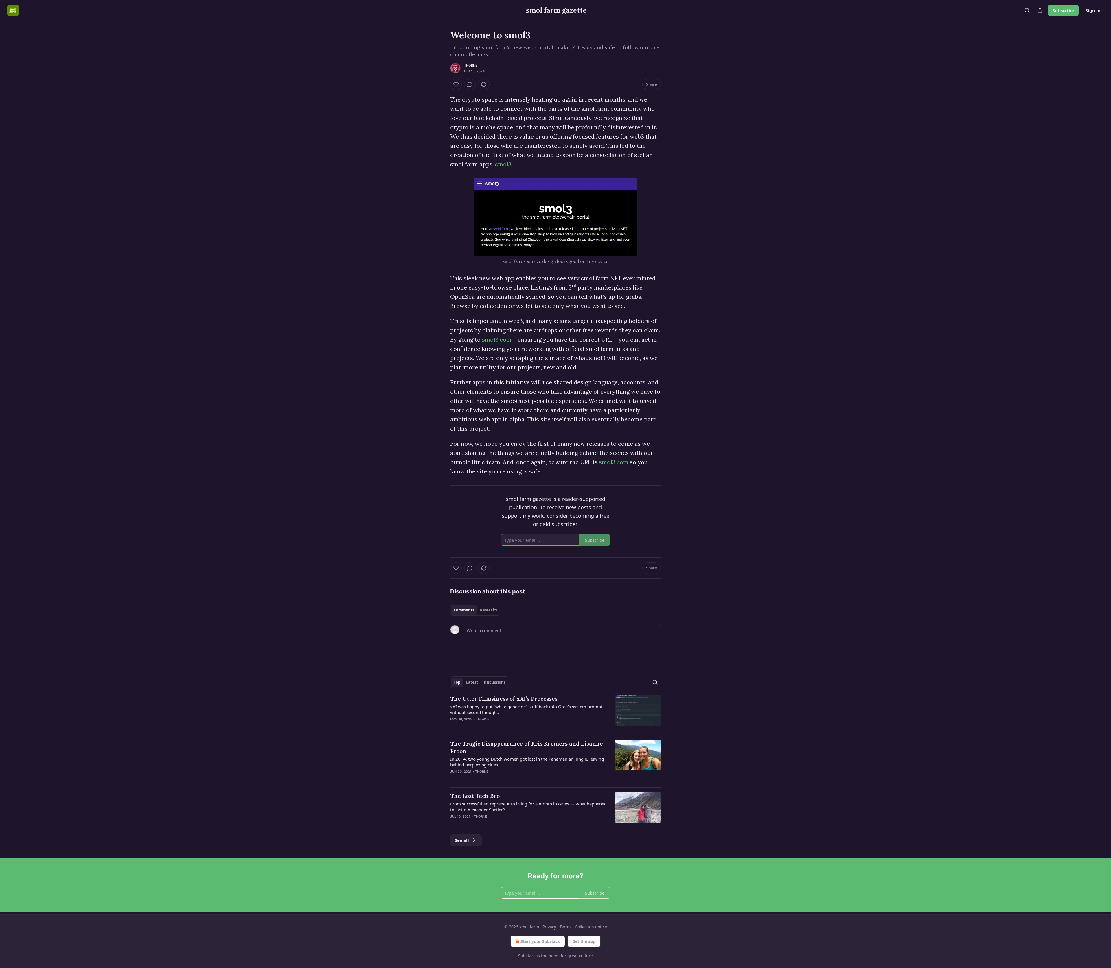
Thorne (470, 65)
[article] (555, 713)
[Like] (456, 84)
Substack (527, 955)
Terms (565, 927)
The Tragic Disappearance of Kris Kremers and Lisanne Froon (526, 747)
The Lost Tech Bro (475, 795)
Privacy (549, 927)
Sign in (1093, 10)
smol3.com (497, 339)
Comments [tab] (464, 610)
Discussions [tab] (494, 682)
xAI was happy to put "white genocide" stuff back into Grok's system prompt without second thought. (526, 709)
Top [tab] (457, 682)
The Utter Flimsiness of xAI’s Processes (504, 698)
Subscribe (1063, 10)
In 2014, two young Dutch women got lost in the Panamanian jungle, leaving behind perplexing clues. (527, 762)
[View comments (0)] (470, 84)
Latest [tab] (472, 682)
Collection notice (591, 927)
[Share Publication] (1040, 10)
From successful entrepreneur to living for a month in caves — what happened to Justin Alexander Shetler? (528, 806)
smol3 (503, 164)
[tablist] (475, 610)
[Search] (1027, 10)
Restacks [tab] (488, 610)
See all (462, 840)
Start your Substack (540, 941)
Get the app (584, 941)
